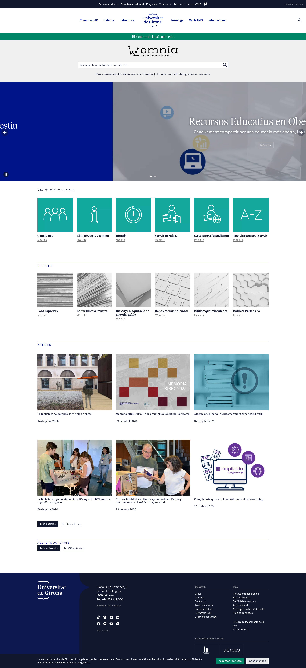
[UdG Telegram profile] (118, 624)
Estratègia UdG (203, 613)
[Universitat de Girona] (51, 591)
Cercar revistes (106, 74)
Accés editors (240, 629)
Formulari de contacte (109, 605)
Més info (153, 145)
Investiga (177, 20)
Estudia (109, 20)
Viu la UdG (196, 20)
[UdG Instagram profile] (111, 617)
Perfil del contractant (244, 601)
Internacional (217, 20)
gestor (187, 659)
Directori (179, 4)
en (299, 4)
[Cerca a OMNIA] (225, 65)
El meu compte (165, 74)
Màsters (199, 597)
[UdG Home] (152, 20)
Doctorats (200, 601)
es (289, 4)
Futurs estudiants (108, 4)
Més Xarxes (103, 631)
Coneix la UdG (89, 20)
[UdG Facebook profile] (98, 624)
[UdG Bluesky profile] (105, 617)
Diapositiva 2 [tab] (155, 176)
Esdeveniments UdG (206, 617)
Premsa (163, 4)
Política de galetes (243, 613)
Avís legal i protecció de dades (249, 609)
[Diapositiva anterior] (4, 132)
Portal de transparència (246, 594)
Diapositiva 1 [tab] (151, 176)
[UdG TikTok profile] (98, 617)
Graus (198, 594)
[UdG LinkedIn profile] (118, 617)
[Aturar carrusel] (6, 174)
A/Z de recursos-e (129, 74)
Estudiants (127, 4)
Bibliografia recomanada (193, 74)
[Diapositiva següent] (301, 132)
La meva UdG (194, 4)
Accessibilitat (240, 605)
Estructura (127, 20)
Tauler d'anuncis (204, 605)
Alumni (139, 4)
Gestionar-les (257, 661)
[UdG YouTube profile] (111, 624)
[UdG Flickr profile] (105, 624)
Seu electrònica (241, 597)
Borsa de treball (203, 609)
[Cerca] (299, 20)
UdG (40, 190)
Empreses (151, 4)
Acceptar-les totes (230, 661)
